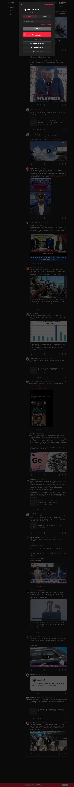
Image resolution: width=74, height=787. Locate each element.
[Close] (21, 4)
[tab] (30, 16)
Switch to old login (49, 4)
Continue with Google (38, 43)
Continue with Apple (38, 47)
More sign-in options (38, 51)
